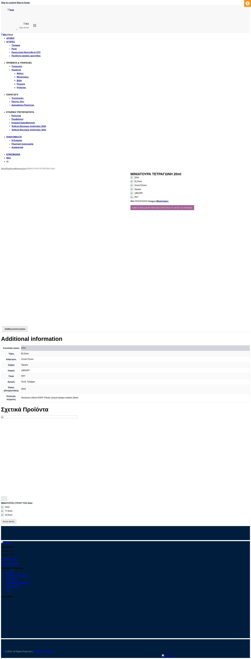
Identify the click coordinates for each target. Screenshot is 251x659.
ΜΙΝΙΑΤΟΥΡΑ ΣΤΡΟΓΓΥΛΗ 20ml (16, 503)
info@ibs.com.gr (9, 559)
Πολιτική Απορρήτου (43, 651)
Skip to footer (23, 3)
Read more (9, 521)
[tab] (15, 329)
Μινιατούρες (20, 169)
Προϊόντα (10, 169)
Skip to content (8, 3)
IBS (3, 651)
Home (3, 169)
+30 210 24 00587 (9, 564)
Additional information (15, 328)
